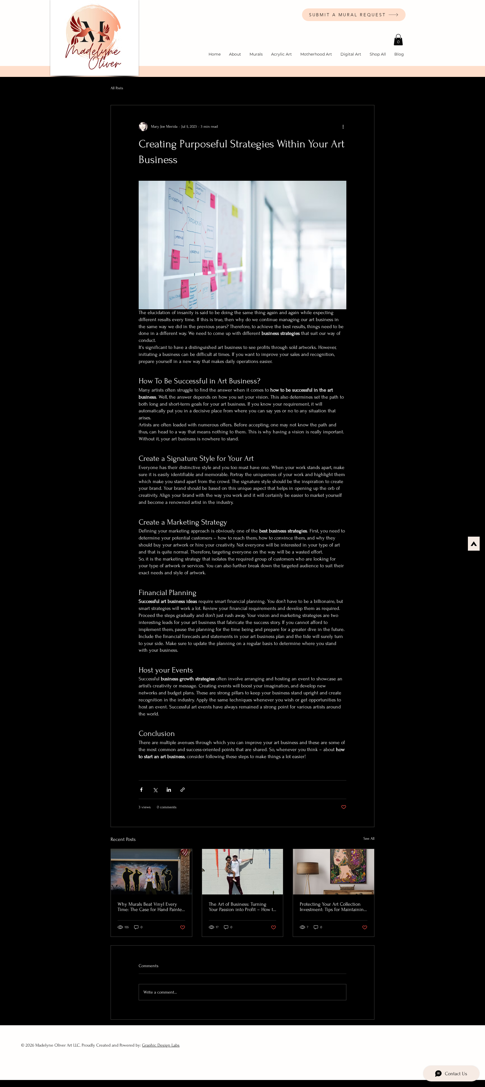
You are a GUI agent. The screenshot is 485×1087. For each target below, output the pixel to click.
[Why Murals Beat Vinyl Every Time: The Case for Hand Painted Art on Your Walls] (151, 871)
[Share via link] (182, 789)
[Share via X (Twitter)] (155, 789)
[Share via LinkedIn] (168, 789)
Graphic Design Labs (161, 1045)
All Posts (117, 88)
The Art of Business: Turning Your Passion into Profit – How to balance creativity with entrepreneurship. (242, 906)
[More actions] (343, 126)
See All (368, 838)
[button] (398, 39)
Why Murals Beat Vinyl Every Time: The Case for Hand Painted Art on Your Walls (151, 906)
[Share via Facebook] (141, 789)
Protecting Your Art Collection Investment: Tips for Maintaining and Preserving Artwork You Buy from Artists (333, 906)
